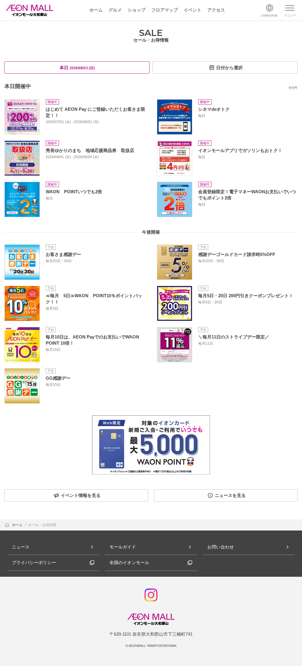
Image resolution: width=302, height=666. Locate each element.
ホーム (18, 525)
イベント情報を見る (81, 495)
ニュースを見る (230, 495)
